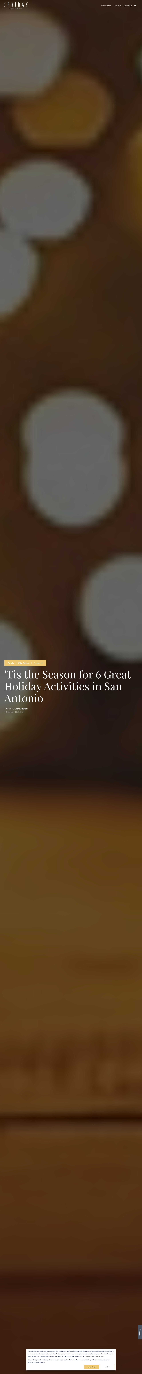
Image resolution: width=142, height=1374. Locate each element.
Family (11, 663)
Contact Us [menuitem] (128, 6)
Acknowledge (92, 1367)
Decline (107, 1367)
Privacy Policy (100, 1356)
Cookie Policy (89, 1356)
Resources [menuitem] (117, 6)
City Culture (23, 663)
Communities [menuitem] (106, 6)
